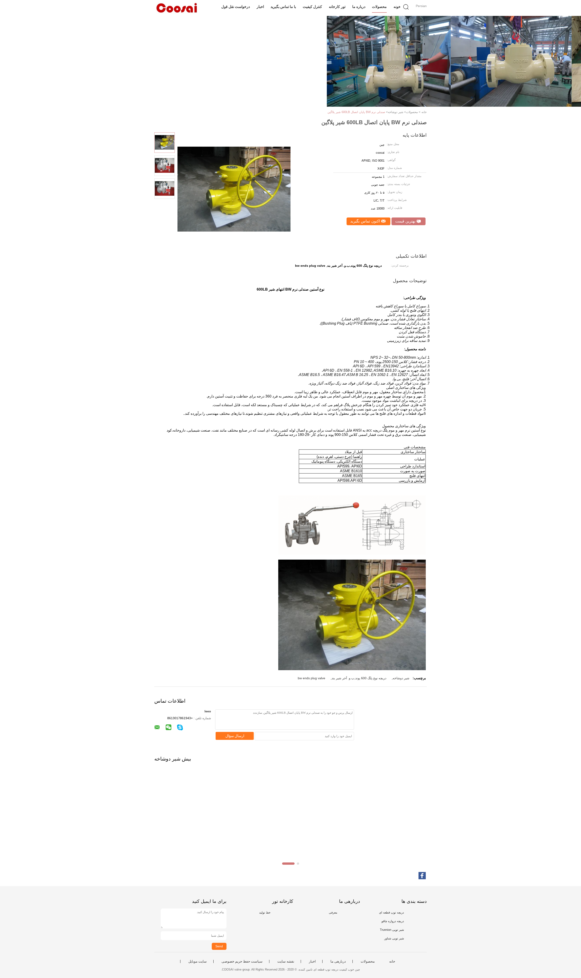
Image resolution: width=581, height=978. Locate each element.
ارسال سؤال (234, 736)
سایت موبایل (197, 961)
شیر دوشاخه (401, 678)
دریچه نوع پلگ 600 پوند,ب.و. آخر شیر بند (359, 678)
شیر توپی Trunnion (392, 929)
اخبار (260, 7)
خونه (397, 7)
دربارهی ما (338, 961)
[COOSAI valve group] (176, 8)
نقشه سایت (285, 961)
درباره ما (358, 7)
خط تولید (265, 912)
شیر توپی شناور (394, 938)
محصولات (379, 7)
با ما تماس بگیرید (283, 7)
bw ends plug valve (311, 678)
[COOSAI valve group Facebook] (422, 875)
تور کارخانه (337, 7)
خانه (392, 961)
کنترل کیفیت (312, 7)
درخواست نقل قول (235, 7)
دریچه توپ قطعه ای (391, 912)
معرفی (333, 912)
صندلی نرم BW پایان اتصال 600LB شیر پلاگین (356, 112)
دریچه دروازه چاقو (393, 921)
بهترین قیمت (406, 221)
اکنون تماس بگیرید (365, 221)
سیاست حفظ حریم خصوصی (242, 961)
